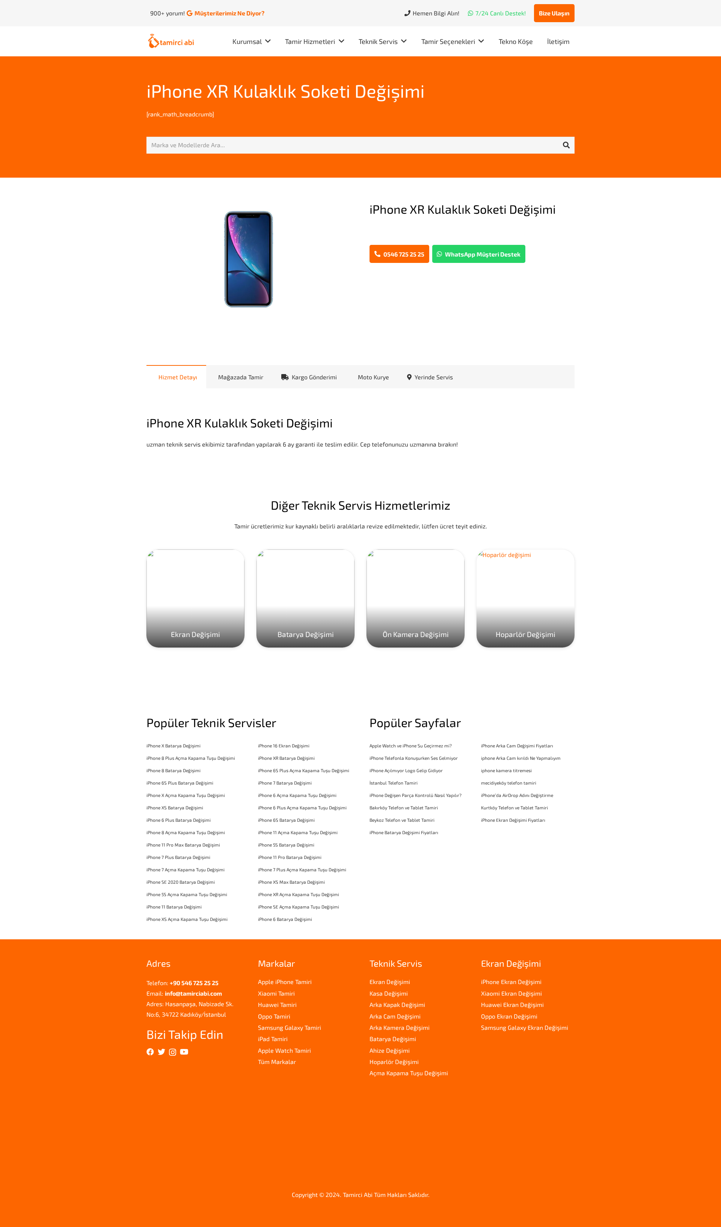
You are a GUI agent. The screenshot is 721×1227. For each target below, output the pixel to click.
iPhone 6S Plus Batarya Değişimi (179, 782)
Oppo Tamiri (274, 1016)
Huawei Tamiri (277, 1004)
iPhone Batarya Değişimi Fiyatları (404, 832)
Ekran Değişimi (390, 981)
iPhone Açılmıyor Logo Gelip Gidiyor (406, 770)
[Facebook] (150, 1052)
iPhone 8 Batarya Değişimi (173, 770)
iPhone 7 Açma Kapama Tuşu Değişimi (185, 869)
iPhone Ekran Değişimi (511, 981)
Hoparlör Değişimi (394, 1061)
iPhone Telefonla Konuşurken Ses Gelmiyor (414, 758)
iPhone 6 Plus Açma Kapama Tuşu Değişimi (302, 807)
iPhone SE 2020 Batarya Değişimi (180, 881)
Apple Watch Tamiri (284, 1050)
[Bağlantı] (171, 41)
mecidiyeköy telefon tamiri (508, 782)
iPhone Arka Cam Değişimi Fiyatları (517, 745)
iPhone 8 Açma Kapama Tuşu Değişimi (185, 832)
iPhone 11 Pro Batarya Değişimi (289, 857)
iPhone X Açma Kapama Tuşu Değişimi (185, 795)
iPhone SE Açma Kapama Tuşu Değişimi (298, 906)
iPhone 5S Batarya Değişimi (286, 844)
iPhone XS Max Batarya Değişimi (291, 881)
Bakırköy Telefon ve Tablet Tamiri (404, 807)
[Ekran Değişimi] (195, 598)
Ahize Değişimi (390, 1050)
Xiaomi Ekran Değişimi (511, 993)
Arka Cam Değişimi (395, 1016)
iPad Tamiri (273, 1038)
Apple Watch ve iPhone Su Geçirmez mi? (411, 745)
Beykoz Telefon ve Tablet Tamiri (402, 820)
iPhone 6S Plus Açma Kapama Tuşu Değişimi (303, 770)
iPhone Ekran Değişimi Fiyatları (513, 820)
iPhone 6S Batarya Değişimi (286, 820)
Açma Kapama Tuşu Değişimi (409, 1072)
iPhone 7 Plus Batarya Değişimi (178, 857)
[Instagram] (172, 1052)
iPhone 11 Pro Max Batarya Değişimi (183, 844)
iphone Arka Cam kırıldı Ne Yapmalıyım (521, 758)
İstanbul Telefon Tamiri (394, 782)
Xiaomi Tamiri (276, 993)
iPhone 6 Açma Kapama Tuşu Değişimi (297, 795)
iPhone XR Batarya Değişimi (286, 758)
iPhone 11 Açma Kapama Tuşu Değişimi (298, 832)
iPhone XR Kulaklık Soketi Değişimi (285, 90)
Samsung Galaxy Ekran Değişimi (524, 1027)
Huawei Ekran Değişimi (512, 1004)
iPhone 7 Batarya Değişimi (285, 782)
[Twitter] (161, 1052)
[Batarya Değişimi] (305, 598)
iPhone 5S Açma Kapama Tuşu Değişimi (186, 894)
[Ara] (566, 145)
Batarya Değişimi (393, 1038)
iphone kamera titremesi (506, 770)
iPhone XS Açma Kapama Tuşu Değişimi (187, 919)
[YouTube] (184, 1052)
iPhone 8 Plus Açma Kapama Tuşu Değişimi (190, 758)
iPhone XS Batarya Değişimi (174, 807)
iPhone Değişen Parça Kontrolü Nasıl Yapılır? (416, 795)
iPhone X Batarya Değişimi (173, 745)
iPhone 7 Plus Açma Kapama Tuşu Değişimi (302, 869)
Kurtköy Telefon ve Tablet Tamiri (514, 807)
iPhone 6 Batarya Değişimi (285, 919)
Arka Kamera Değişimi (400, 1027)
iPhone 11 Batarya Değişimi (174, 906)
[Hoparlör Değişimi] (526, 598)
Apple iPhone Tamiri (285, 981)
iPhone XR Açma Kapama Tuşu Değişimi (298, 894)
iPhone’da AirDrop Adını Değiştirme (517, 795)
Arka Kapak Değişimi (397, 1004)
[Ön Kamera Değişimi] (416, 598)
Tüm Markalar (277, 1061)
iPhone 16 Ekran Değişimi (283, 745)
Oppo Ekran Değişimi (509, 1016)
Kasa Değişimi (389, 993)
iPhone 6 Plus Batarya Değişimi (178, 820)
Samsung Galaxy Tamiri (289, 1027)
